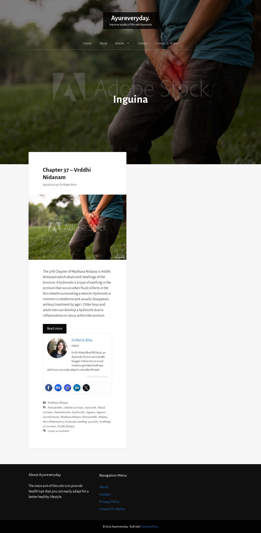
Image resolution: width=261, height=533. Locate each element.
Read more (54, 328)
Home (87, 43)
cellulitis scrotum (73, 407)
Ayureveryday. (130, 18)
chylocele (90, 407)
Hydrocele (78, 412)
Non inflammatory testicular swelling (65, 421)
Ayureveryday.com (97, 376)
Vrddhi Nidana (65, 426)
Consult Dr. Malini (167, 43)
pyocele (93, 421)
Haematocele (62, 412)
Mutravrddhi (89, 416)
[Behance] (58, 387)
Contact (143, 43)
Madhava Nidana (58, 402)
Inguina (90, 412)
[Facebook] (48, 387)
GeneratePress (149, 526)
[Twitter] (86, 387)
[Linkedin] (77, 387)
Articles (119, 43)
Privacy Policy (109, 502)
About (103, 43)
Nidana (102, 416)
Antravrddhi (55, 407)
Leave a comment (58, 431)
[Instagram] (67, 387)
